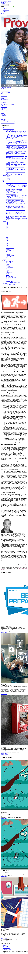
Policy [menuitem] (2, 103)
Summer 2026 (4, 88)
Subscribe (5, 8)
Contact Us (5, 946)
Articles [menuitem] (2, 13)
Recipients (3, 120)
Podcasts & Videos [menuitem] (5, 110)
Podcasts (2, 113)
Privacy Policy (6, 948)
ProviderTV (3, 112)
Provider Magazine (5, 121)
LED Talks (3, 114)
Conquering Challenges (6, 87)
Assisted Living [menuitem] (4, 96)
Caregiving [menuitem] (3, 97)
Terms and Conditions (8, 949)
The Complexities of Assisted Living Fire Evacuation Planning (13, 122)
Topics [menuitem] (2, 94)
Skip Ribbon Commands (6, 1)
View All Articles (4, 754)
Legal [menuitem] (2, 100)
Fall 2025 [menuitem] (8, 91)
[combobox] (7, 6)
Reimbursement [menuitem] (4, 107)
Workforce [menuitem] (3, 109)
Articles (11, 121)
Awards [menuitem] (2, 118)
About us (5, 945)
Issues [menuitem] (2, 14)
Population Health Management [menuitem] (7, 104)
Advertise (5, 11)
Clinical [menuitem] (2, 98)
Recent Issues (3, 89)
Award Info (3, 119)
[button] (15, 6)
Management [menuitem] (3, 102)
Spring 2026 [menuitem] (3, 91)
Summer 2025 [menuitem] (9, 92)
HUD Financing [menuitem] (4, 99)
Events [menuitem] (2, 116)
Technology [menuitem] (3, 108)
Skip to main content (5, 2)
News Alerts (6, 10)
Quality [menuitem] (2, 105)
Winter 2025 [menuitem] (3, 92)
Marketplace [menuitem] (3, 115)
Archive (2, 93)
